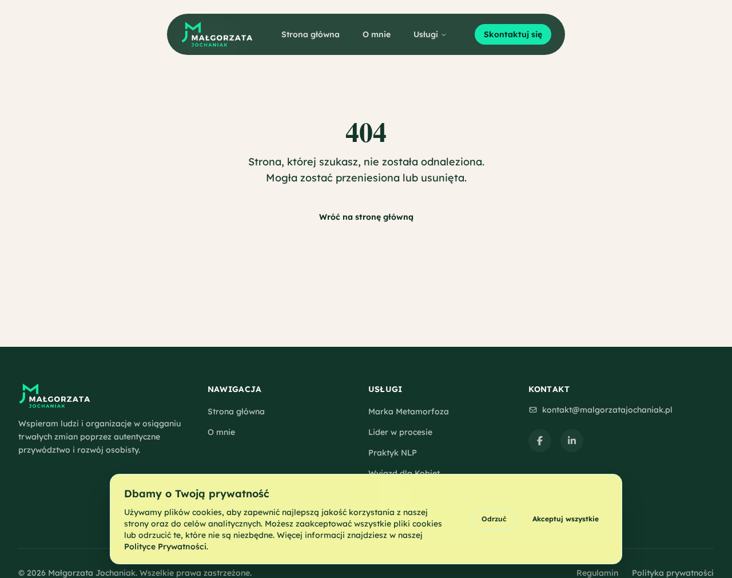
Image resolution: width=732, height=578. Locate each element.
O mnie (377, 34)
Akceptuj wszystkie (565, 518)
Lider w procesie (400, 432)
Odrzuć (494, 518)
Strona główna (310, 34)
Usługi (425, 34)
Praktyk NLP (392, 453)
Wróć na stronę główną (366, 217)
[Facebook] (539, 440)
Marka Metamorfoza (408, 411)
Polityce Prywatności (165, 546)
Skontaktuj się (513, 34)
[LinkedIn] (571, 440)
